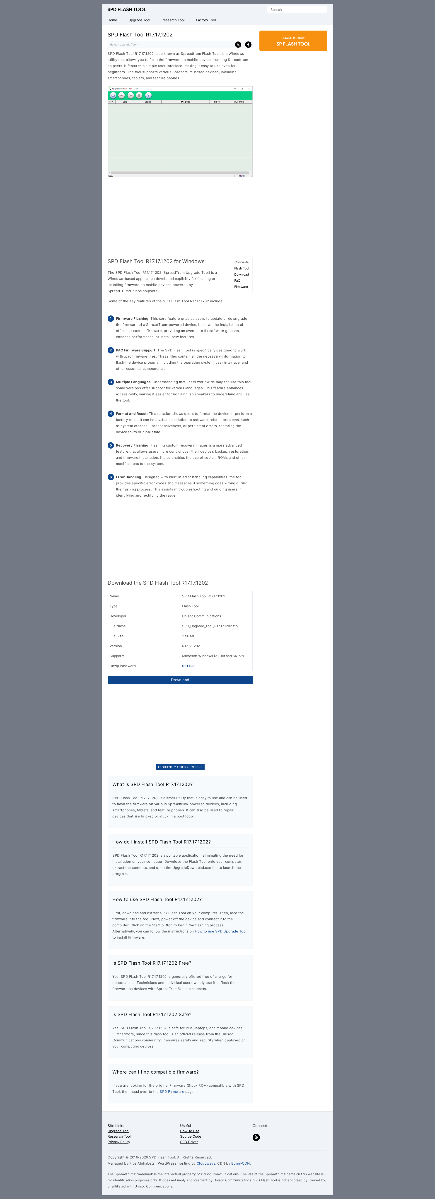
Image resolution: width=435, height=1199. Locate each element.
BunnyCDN (240, 1163)
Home (113, 44)
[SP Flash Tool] (293, 47)
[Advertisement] (180, 215)
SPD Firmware (172, 1091)
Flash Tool (241, 268)
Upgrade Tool (127, 44)
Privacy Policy (119, 1142)
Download (241, 274)
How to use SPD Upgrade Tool (221, 931)
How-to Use (189, 1131)
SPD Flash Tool (127, 9)
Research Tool (119, 1136)
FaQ (237, 280)
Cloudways (206, 1163)
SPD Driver (189, 1142)
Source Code (190, 1136)
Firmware (241, 286)
